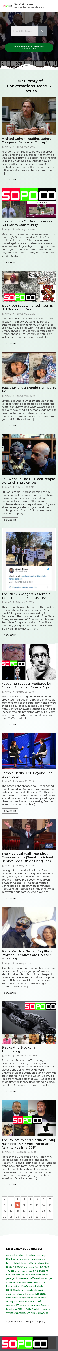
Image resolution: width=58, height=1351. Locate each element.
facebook (23, 1274)
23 (50, 1211)
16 (4, 1211)
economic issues (23, 1271)
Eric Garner (12, 1274)
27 (24, 1216)
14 (43, 1205)
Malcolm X (39, 1282)
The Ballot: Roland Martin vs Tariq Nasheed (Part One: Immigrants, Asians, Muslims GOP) (28, 1143)
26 (17, 1216)
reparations (33, 1297)
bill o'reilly (41, 1255)
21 (37, 1211)
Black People (15, 1266)
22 (43, 1211)
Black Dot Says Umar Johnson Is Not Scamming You (27, 307)
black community (32, 1259)
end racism (40, 1270)
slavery (9, 1301)
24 (4, 1216)
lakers (30, 1282)
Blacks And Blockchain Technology (20, 1049)
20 (30, 1211)
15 (50, 1205)
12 (30, 1205)
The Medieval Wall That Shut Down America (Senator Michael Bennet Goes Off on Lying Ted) (27, 857)
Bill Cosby (17, 1255)
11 (24, 1205)
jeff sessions (37, 1278)
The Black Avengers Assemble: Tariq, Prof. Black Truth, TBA (26, 596)
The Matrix (23, 1305)
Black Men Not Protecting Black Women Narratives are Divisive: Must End (27, 955)
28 (30, 1216)
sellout (42, 1297)
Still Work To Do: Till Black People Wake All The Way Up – (28, 480)
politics (10, 1294)
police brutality (36, 1290)
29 (37, 1216)
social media (20, 1301)
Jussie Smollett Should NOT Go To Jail (29, 389)
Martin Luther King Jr (17, 1286)
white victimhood (38, 1313)
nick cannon (21, 1290)
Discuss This (10, 180)
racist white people (16, 1297)
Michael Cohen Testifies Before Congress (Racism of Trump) (26, 140)
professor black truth (25, 1294)
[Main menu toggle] (52, 6)
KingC (7, 147)
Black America (14, 1259)
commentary (32, 1267)
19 (24, 1211)
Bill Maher (29, 1255)
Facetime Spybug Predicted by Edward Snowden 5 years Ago (26, 685)
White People (24, 1308)
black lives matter (24, 1263)
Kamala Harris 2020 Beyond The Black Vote (27, 775)
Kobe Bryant (20, 1282)
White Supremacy (17, 1312)
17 (11, 1211)
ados (8, 1255)
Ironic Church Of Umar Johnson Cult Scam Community (27, 223)
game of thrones (38, 1274)
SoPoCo (32, 1301)
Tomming (35, 1305)
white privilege (42, 1309)
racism (41, 1293)
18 (17, 1211)
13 (37, 1205)
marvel (32, 1286)
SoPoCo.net (24, 4)
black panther (42, 1263)
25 (11, 1216)
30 (43, 1216)
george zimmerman (17, 1278)
